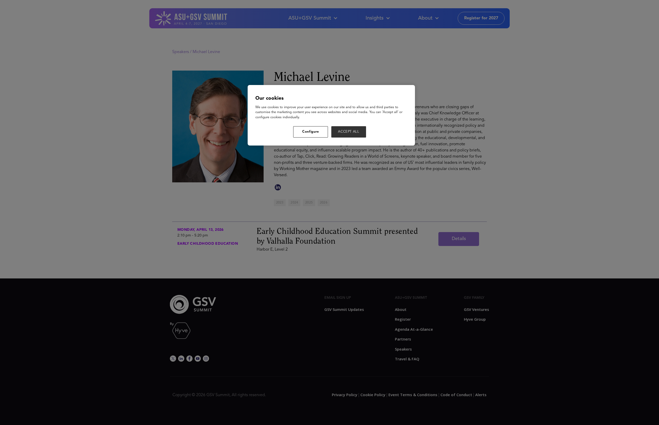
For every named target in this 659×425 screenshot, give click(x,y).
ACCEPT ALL (348, 131)
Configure (310, 131)
